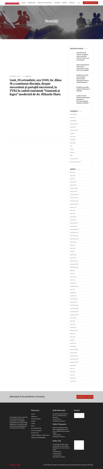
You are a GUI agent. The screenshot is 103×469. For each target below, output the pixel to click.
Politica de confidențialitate (38, 437)
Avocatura (72, 117)
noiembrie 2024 (74, 232)
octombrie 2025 (74, 201)
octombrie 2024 (74, 235)
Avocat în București (36, 428)
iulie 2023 (72, 270)
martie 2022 (73, 283)
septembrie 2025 (74, 204)
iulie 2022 (72, 280)
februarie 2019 (74, 330)
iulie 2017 (72, 368)
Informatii (72, 143)
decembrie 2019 (74, 305)
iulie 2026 (72, 172)
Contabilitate (73, 120)
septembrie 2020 (74, 286)
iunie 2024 (72, 248)
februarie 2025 (74, 223)
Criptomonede (74, 124)
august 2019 (73, 318)
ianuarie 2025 (73, 226)
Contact (72, 2)
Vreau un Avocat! (90, 2)
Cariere (33, 423)
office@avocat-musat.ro (59, 421)
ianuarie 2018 (73, 352)
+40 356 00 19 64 (57, 455)
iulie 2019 (72, 321)
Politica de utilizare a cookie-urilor (40, 435)
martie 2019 (73, 327)
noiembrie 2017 (74, 356)
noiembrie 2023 (74, 267)
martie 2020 (73, 295)
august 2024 (73, 242)
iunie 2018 (72, 337)
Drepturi (72, 133)
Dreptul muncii (74, 130)
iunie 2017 (72, 371)
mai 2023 (72, 273)
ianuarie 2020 (73, 302)
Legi (71, 146)
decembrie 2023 (74, 264)
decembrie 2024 (74, 229)
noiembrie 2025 (74, 197)
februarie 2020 (74, 299)
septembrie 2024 (74, 239)
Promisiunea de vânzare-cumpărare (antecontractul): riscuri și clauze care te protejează (82, 56)
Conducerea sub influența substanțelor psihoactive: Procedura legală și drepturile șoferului (83, 99)
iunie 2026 (72, 175)
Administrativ (73, 114)
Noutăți (57, 2)
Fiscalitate (72, 139)
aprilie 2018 (73, 343)
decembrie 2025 (74, 194)
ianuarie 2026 (73, 191)
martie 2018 (73, 346)
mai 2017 (72, 375)
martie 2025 (73, 220)
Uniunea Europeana (75, 162)
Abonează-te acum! (85, 397)
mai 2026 (72, 178)
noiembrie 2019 (74, 308)
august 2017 (73, 365)
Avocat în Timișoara (36, 430)
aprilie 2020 (73, 292)
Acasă (23, 2)
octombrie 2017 (74, 359)
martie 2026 (73, 185)
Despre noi (31, 2)
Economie (72, 136)
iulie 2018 (72, 333)
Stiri (30, 76)
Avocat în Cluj (34, 433)
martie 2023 (73, 276)
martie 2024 (73, 258)
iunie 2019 (72, 324)
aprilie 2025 (73, 216)
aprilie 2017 (73, 378)
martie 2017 (73, 381)
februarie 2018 (74, 349)
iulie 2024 (72, 245)
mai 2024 (72, 251)
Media (26, 76)
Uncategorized (74, 158)
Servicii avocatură (44, 2)
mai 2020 (72, 289)
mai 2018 (72, 340)
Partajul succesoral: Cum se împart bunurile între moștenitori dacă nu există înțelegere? (82, 78)
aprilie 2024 (73, 254)
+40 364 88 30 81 (57, 453)
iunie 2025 (72, 213)
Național (72, 152)
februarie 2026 (74, 188)
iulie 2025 (72, 210)
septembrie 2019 (74, 314)
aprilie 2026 (73, 182)
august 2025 (73, 207)
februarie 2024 (74, 261)
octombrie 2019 (74, 311)
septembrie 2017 (74, 362)
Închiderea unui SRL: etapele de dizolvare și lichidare (83, 89)
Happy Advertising (88, 465)
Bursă (65, 2)
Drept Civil (73, 127)
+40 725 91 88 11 (57, 419)
